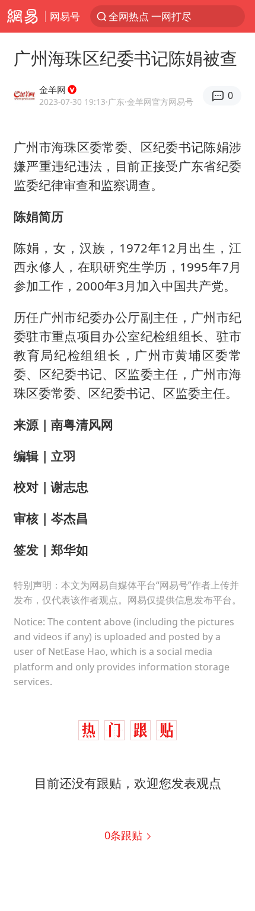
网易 (22, 16)
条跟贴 (124, 834)
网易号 (65, 16)
